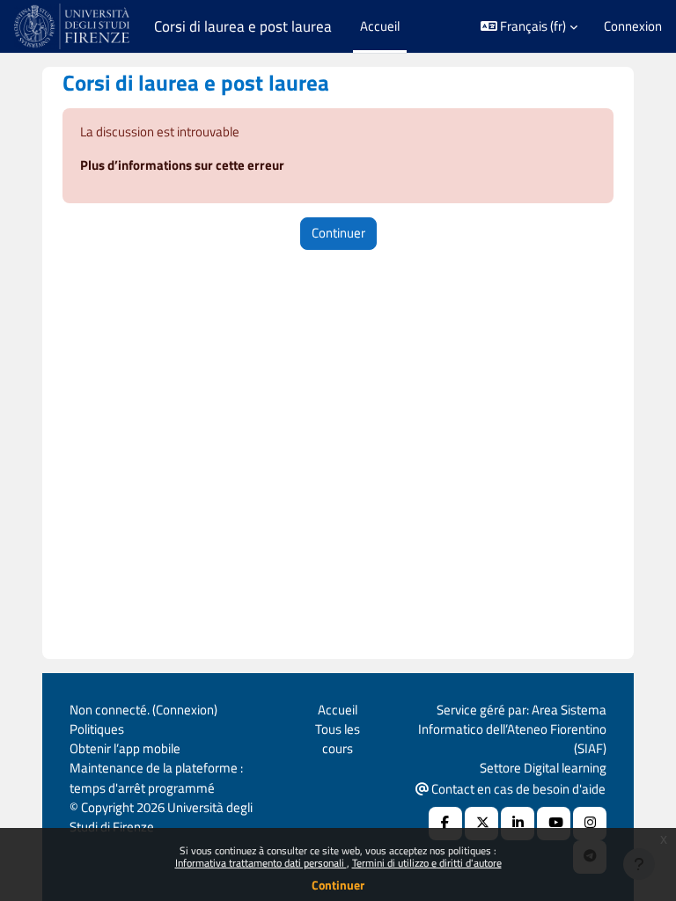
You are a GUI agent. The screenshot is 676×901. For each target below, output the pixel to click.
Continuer (338, 884)
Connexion (633, 26)
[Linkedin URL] (517, 823)
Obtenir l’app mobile (125, 748)
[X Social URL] (481, 823)
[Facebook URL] (445, 823)
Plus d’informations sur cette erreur (182, 165)
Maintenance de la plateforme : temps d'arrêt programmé (156, 777)
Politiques (97, 729)
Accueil (337, 710)
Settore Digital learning (543, 768)
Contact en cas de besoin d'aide (517, 789)
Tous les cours (337, 738)
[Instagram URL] (589, 823)
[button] (529, 26)
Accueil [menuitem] (380, 26)
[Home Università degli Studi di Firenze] (73, 26)
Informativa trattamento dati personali (261, 862)
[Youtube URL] (553, 823)
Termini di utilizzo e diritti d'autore (427, 862)
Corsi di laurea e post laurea (243, 26)
